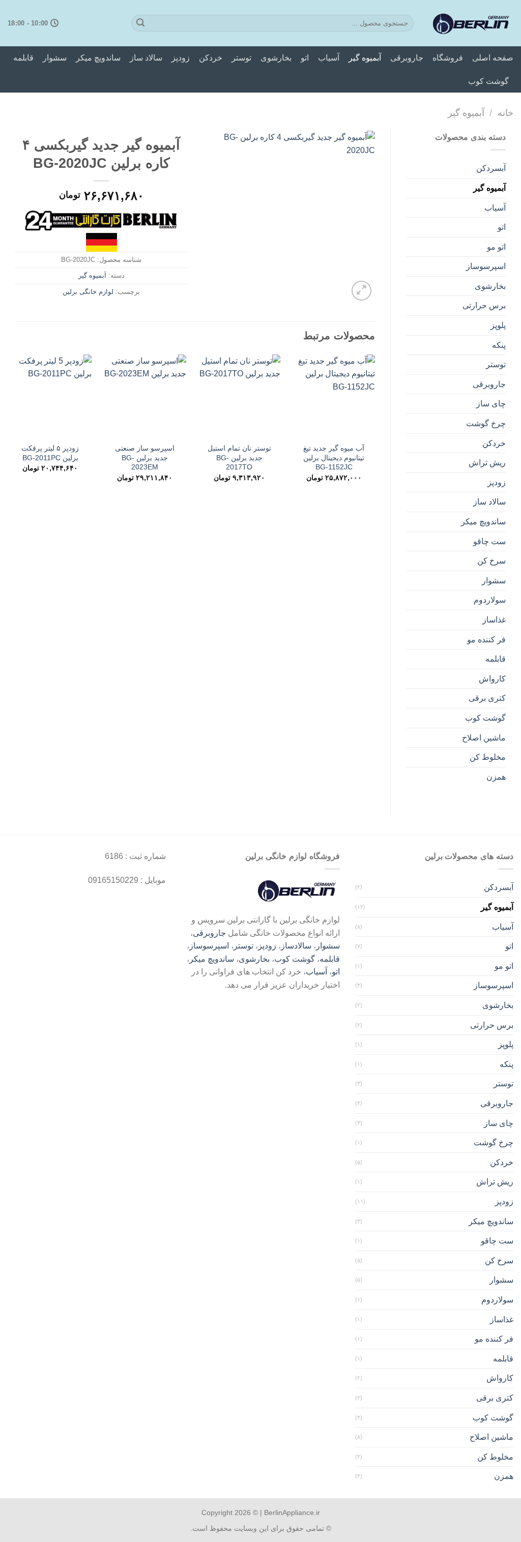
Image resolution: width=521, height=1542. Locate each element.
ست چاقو (489, 541)
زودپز (180, 57)
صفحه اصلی (492, 57)
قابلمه (23, 57)
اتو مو (496, 247)
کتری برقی (487, 698)
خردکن (210, 57)
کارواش (492, 678)
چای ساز (491, 403)
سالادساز (296, 945)
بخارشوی (276, 57)
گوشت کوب (488, 81)
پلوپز (498, 325)
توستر (241, 57)
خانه (505, 112)
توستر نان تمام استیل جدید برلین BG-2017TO (239, 457)
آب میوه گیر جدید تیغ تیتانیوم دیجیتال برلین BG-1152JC (333, 457)
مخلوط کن (488, 757)
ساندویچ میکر (98, 57)
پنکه (499, 345)
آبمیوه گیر (365, 57)
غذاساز (494, 619)
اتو (305, 57)
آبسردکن (491, 168)
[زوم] (361, 291)
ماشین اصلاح (484, 737)
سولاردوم (490, 600)
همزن (496, 777)
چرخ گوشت (486, 423)
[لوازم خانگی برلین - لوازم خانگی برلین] (471, 23)
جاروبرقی (406, 57)
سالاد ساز (146, 57)
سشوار (55, 57)
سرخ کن (491, 560)
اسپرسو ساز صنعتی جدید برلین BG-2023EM (145, 457)
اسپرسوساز (486, 266)
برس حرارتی (484, 305)
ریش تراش (487, 462)
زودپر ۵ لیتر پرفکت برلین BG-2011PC (50, 453)
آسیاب (328, 57)
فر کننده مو (486, 639)
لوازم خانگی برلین (88, 291)
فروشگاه (447, 57)
